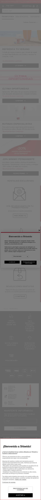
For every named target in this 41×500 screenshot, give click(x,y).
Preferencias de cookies (20, 489)
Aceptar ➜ (20, 495)
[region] (20, 469)
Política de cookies (20, 479)
